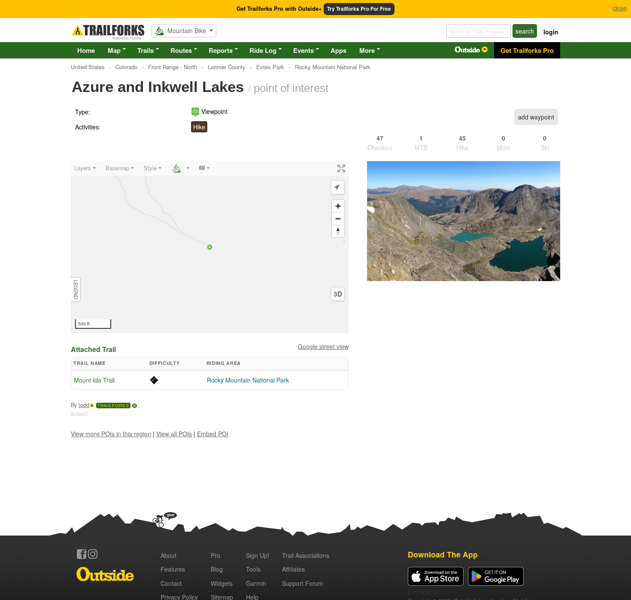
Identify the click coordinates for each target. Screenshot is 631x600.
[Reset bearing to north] (338, 231)
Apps (338, 50)
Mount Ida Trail (94, 380)
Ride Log (262, 50)
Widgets (222, 583)
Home (86, 50)
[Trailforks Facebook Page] (81, 554)
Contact (171, 583)
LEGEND (76, 289)
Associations (305, 555)
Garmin (256, 583)
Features (173, 569)
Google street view (323, 346)
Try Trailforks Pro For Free (359, 8)
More (367, 50)
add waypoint (536, 117)
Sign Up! (257, 555)
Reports (221, 50)
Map (114, 50)
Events (303, 50)
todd (84, 405)
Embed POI (212, 433)
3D (338, 294)
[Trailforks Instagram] (92, 554)
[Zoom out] (338, 218)
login (550, 32)
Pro (215, 555)
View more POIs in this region (111, 433)
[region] (210, 247)
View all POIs (174, 433)
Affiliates (293, 569)
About (168, 555)
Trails (145, 50)
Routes (181, 50)
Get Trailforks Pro (527, 50)
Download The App (443, 554)
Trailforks (113, 405)
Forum (302, 583)
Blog (217, 569)
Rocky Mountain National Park (248, 380)
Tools (253, 569)
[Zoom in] (338, 206)
